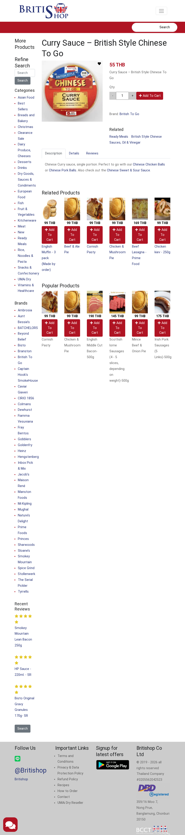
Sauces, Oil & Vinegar (125, 142)
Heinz (22, 451)
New (21, 232)
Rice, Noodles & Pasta (25, 256)
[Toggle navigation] (161, 11)
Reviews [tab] (92, 153)
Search (165, 27)
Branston (25, 351)
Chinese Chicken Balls (149, 164)
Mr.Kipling (25, 504)
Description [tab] (53, 153)
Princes (23, 539)
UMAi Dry (24, 279)
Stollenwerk (26, 574)
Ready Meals (118, 137)
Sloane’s (24, 551)
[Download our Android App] (113, 764)
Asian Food (26, 97)
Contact (64, 797)
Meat (21, 226)
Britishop (21, 779)
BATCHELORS (28, 328)
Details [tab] (74, 153)
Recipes (63, 785)
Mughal (23, 509)
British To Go (129, 114)
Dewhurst (25, 410)
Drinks (22, 168)
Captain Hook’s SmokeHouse (28, 375)
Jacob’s (23, 474)
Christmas (25, 127)
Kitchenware (27, 220)
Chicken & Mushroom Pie (117, 252)
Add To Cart (151, 96)
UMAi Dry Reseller (70, 803)
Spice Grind (26, 568)
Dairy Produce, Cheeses (24, 150)
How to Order (68, 791)
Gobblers (24, 439)
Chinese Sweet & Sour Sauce (128, 170)
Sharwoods (26, 545)
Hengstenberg (28, 457)
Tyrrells (23, 592)
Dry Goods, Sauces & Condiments (27, 179)
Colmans (24, 404)
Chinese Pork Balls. (63, 170)
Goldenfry (25, 445)
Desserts (24, 162)
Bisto (22, 345)
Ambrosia (25, 310)
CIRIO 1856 (26, 398)
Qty (112, 87)
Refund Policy (68, 779)
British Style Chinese (146, 137)
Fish (21, 203)
